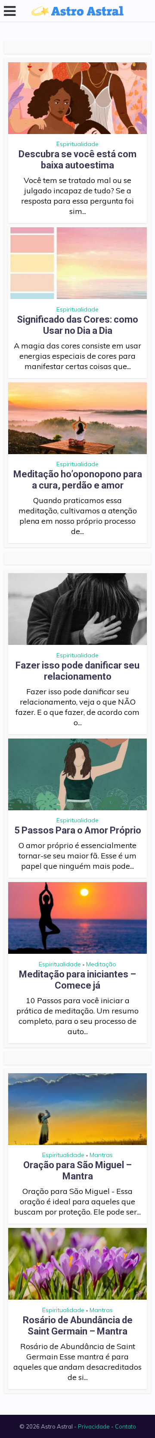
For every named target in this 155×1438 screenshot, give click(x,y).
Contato (125, 1426)
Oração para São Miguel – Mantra (77, 1171)
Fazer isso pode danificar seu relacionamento (78, 671)
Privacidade (94, 1426)
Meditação (101, 964)
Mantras (101, 1155)
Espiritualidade (77, 144)
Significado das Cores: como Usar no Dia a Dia (77, 325)
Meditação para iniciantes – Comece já (77, 980)
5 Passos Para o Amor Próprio (77, 830)
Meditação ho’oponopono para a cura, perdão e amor (77, 480)
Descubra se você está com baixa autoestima (77, 160)
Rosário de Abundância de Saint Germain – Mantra (78, 1326)
